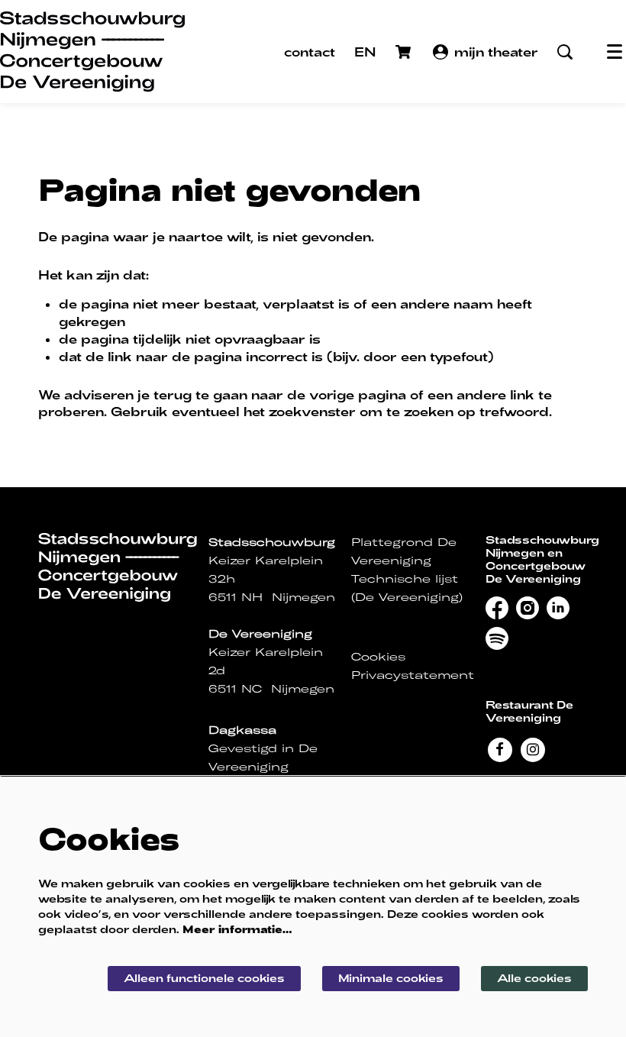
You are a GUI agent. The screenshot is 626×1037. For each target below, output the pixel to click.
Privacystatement (412, 675)
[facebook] (497, 607)
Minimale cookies (391, 977)
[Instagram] (532, 748)
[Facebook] (500, 748)
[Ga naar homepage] (92, 51)
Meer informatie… (237, 928)
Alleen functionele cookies (204, 977)
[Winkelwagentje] (405, 51)
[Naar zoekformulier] (564, 51)
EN (365, 51)
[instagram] (527, 607)
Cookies (378, 657)
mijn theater (496, 51)
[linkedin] (558, 607)
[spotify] (497, 638)
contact (309, 51)
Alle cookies (534, 977)
